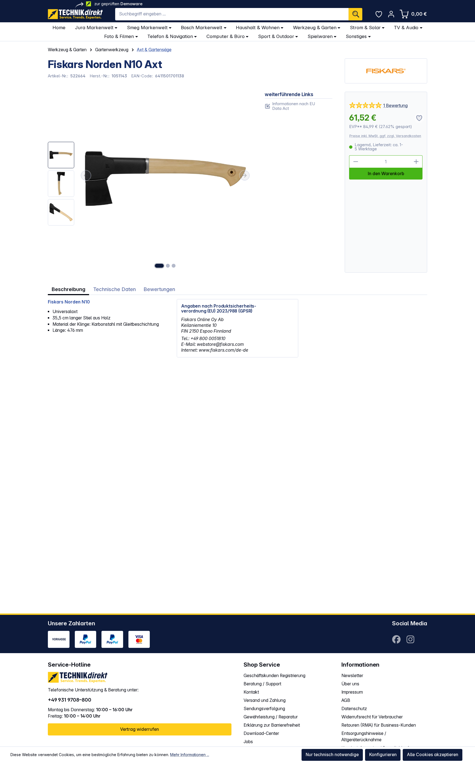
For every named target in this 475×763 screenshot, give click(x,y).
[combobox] (232, 14)
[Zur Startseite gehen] (75, 14)
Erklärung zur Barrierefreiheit (272, 725)
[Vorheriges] (85, 175)
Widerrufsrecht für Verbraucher (372, 716)
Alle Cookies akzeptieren (432, 754)
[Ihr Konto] (391, 14)
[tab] (68, 289)
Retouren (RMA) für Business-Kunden (378, 725)
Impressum (352, 692)
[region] (150, 182)
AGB (345, 700)
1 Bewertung (395, 105)
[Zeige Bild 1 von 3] (159, 266)
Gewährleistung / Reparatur (271, 716)
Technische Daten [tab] (114, 289)
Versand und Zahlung (265, 700)
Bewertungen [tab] (159, 289)
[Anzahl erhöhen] (416, 161)
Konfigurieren (383, 754)
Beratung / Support (262, 683)
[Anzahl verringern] (355, 161)
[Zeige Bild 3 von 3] (174, 266)
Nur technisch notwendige (332, 754)
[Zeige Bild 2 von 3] (168, 266)
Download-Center (261, 733)
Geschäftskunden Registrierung (274, 675)
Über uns (350, 683)
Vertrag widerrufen (139, 729)
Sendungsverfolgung (264, 708)
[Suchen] (355, 14)
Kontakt (251, 692)
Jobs (248, 741)
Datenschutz (354, 708)
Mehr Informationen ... (189, 754)
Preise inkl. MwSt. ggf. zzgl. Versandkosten (385, 136)
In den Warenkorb (386, 173)
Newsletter (352, 675)
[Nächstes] (244, 175)
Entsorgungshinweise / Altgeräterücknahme (363, 736)
